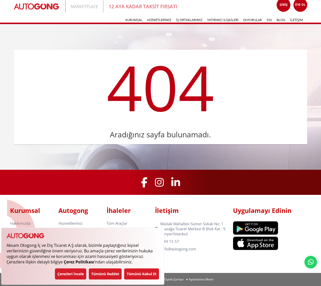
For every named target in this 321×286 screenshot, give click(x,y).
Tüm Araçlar (117, 223)
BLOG (281, 20)
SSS (269, 20)
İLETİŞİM (296, 20)
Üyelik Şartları (174, 279)
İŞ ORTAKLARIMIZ (189, 20)
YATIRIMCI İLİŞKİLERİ (222, 20)
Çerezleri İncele (70, 273)
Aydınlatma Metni (201, 279)
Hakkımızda (20, 223)
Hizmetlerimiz (70, 223)
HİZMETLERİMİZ (159, 20)
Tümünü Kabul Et (141, 273)
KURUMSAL (133, 20)
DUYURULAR (252, 20)
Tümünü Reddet (105, 273)
